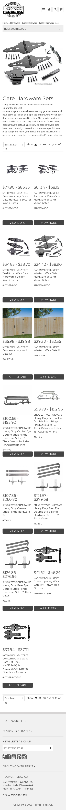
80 (44, 144)
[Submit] (51, 748)
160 (49, 144)
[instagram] (24, 756)
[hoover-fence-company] (4, 756)
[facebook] (8, 756)
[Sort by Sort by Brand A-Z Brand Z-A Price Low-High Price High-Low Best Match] (14, 144)
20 (36, 144)
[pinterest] (19, 756)
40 (40, 144)
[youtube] (14, 756)
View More (17, 222)
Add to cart (17, 376)
